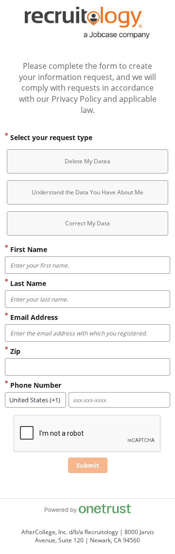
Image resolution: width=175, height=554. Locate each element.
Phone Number (34, 385)
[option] (87, 161)
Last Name (27, 283)
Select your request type (50, 137)
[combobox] (35, 400)
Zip (14, 351)
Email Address (33, 317)
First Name (27, 249)
